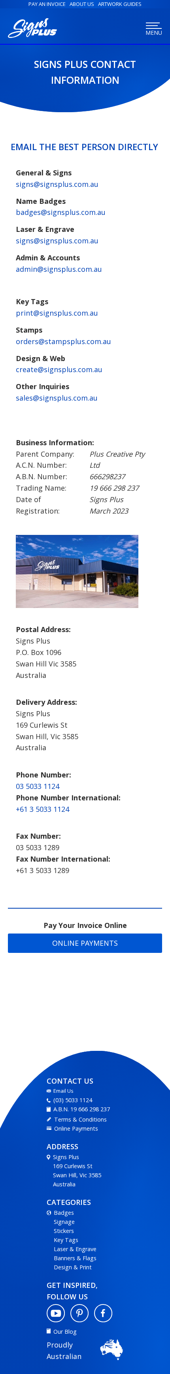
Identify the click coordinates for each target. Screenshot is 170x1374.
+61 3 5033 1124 (42, 809)
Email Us (63, 1090)
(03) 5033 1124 (72, 1100)
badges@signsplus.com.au (61, 212)
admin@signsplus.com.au (59, 269)
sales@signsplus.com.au (57, 398)
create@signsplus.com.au (59, 369)
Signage (64, 1221)
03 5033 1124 (37, 786)
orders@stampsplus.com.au (63, 341)
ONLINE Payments (85, 943)
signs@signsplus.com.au (57, 184)
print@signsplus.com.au (57, 313)
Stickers (64, 1231)
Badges (64, 1212)
